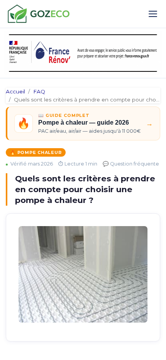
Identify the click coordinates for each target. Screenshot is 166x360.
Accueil (15, 91)
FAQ (39, 91)
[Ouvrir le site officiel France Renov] (83, 53)
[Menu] (153, 14)
